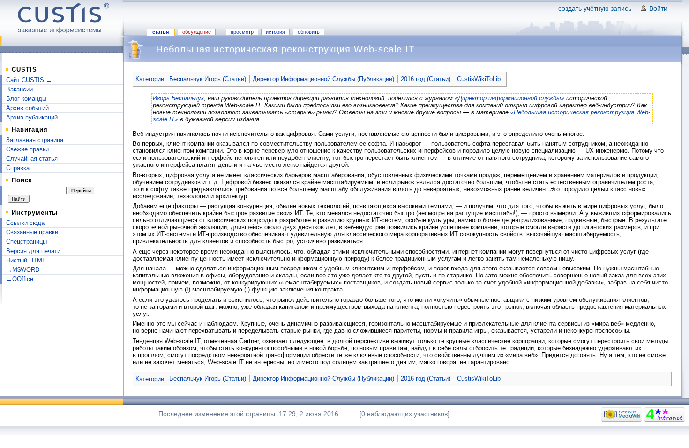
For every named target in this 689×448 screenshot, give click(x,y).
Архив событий (27, 108)
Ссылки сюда (25, 222)
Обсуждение (196, 32)
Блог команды (26, 98)
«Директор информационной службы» (509, 98)
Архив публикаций (32, 117)
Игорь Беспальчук (178, 98)
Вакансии (19, 89)
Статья (160, 32)
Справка (18, 168)
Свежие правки (27, 149)
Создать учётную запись (594, 8)
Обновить (309, 32)
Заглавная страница (34, 139)
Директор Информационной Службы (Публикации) (323, 78)
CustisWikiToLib (479, 78)
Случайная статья (32, 158)
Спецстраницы (26, 241)
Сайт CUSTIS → (29, 79)
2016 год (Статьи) (425, 78)
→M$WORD (22, 269)
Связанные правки (32, 232)
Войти (658, 8)
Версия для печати (33, 250)
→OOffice (19, 279)
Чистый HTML (25, 260)
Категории (149, 78)
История (275, 32)
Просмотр (242, 32)
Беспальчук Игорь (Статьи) (207, 78)
